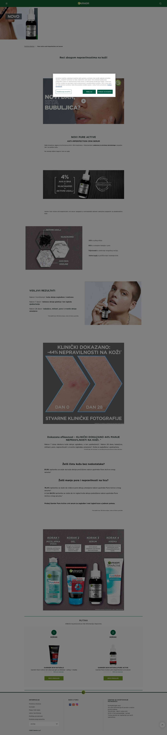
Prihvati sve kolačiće (105, 91)
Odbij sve (89, 91)
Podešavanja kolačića (63, 91)
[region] (84, 85)
